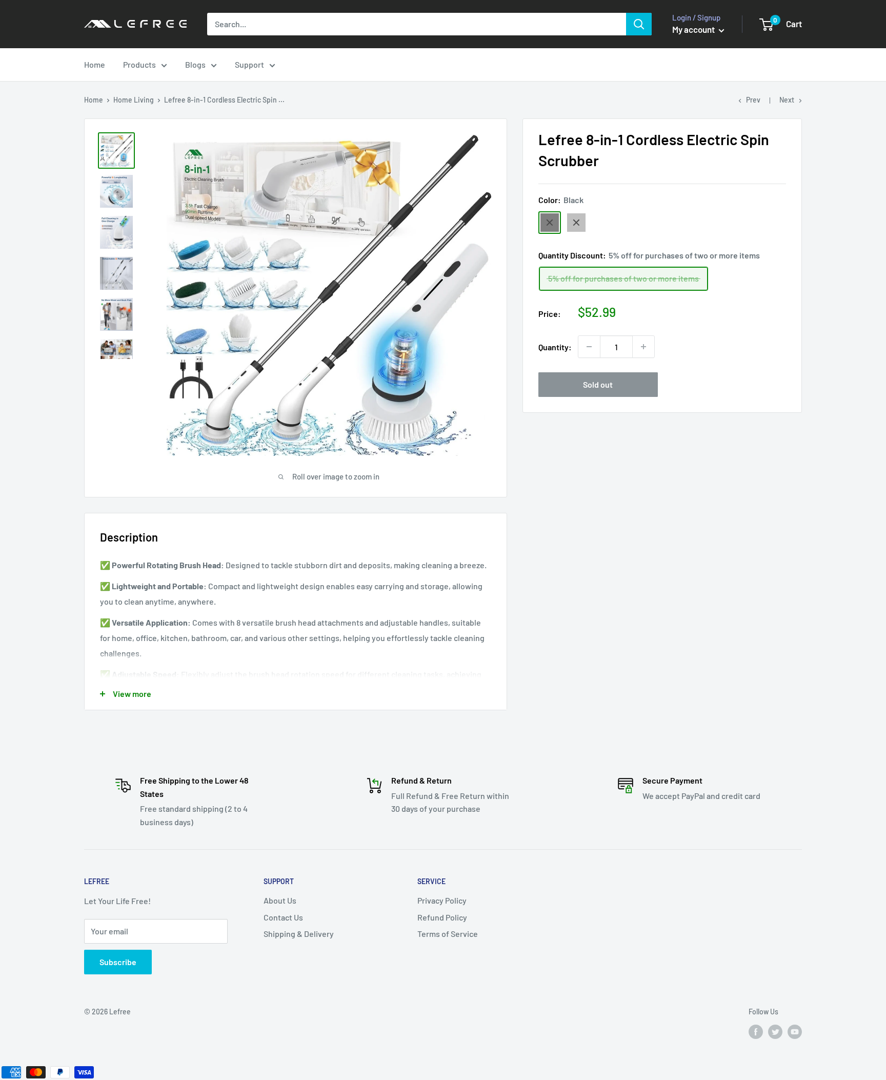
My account (694, 29)
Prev (753, 99)
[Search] (639, 24)
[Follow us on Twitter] (775, 1031)
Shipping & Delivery (299, 933)
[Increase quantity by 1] (643, 346)
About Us (280, 900)
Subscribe (117, 962)
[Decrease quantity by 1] (589, 346)
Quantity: (555, 347)
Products (139, 64)
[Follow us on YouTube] (795, 1031)
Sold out (598, 384)
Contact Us (283, 917)
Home (94, 64)
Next (786, 99)
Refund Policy (442, 917)
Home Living (133, 99)
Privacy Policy (442, 900)
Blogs (195, 64)
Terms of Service (447, 933)
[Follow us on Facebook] (756, 1031)
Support (249, 64)
